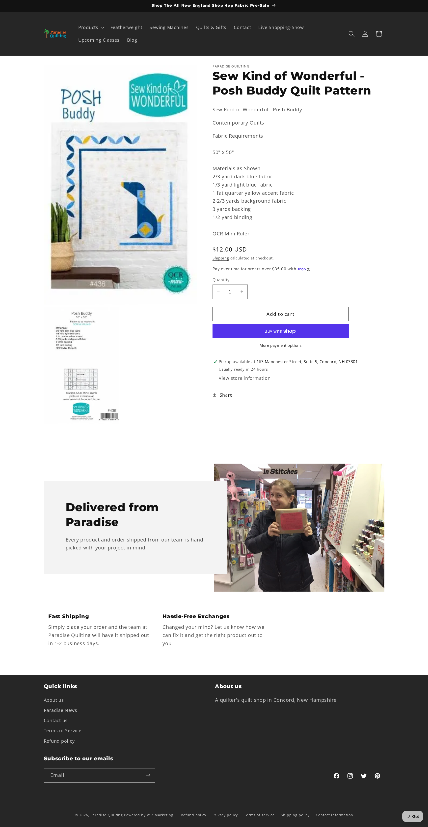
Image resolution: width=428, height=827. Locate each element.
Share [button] (226, 395)
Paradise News (60, 710)
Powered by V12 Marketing (148, 815)
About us (54, 700)
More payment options (281, 345)
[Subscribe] (148, 775)
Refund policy (59, 741)
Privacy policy (225, 815)
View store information (245, 378)
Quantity (221, 280)
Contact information (334, 815)
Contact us (56, 720)
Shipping (221, 257)
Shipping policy (295, 815)
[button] (91, 27)
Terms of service (259, 815)
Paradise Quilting (106, 815)
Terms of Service (62, 730)
